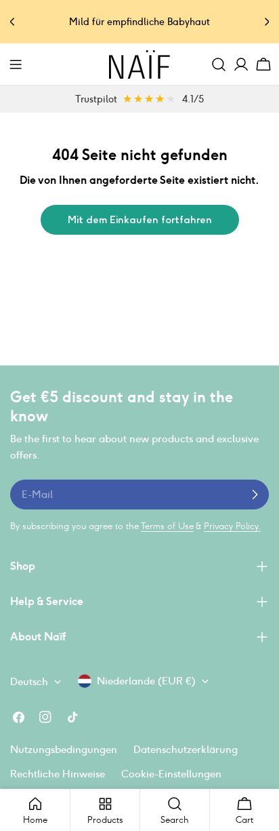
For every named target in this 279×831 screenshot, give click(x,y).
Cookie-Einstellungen (171, 773)
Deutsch (29, 681)
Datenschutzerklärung (185, 749)
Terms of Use (167, 526)
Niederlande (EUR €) (146, 680)
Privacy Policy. (232, 526)
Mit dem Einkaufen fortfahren (140, 220)
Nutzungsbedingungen (63, 749)
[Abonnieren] (254, 494)
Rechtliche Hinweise (57, 773)
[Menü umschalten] (15, 64)
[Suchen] (218, 64)
